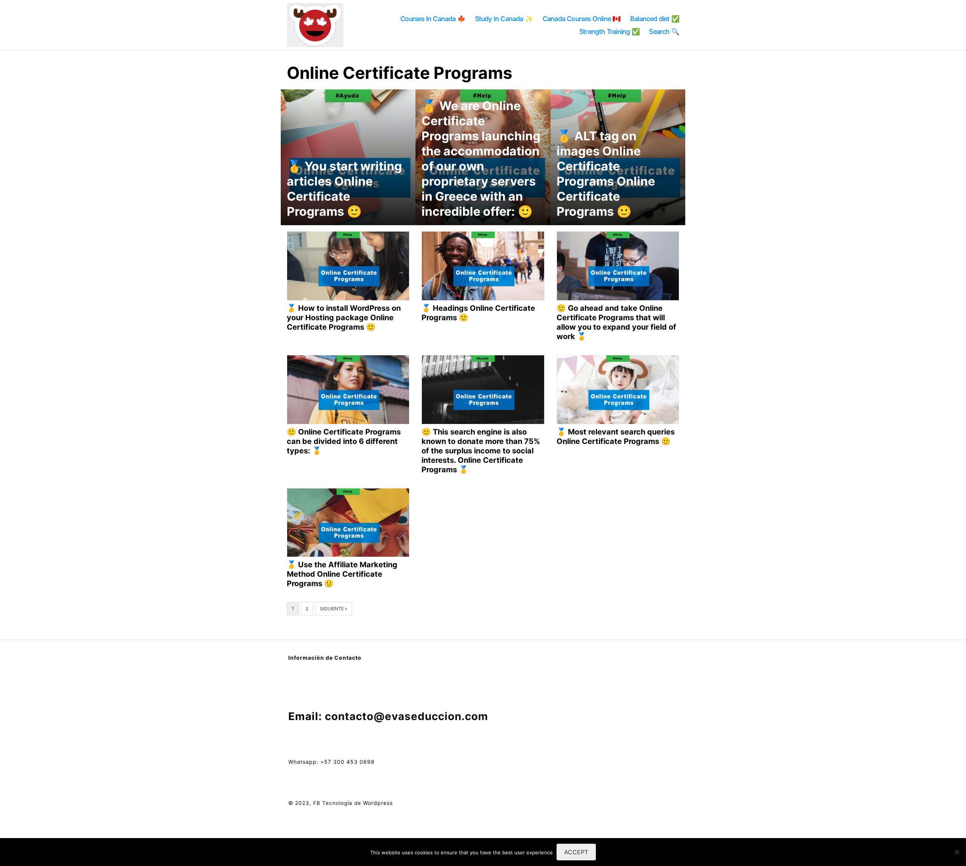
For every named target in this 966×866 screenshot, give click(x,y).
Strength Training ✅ (609, 31)
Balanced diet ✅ (654, 19)
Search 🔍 (664, 31)
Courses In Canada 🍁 (432, 19)
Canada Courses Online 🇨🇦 (582, 19)
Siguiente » (333, 608)
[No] (956, 852)
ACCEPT (576, 852)
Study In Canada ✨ (504, 19)
